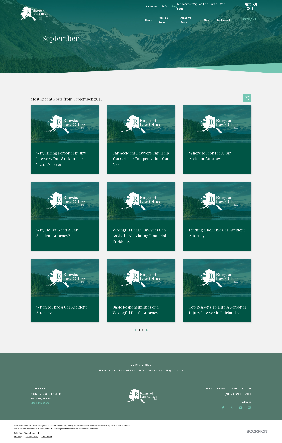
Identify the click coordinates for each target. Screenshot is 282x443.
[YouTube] (240, 407)
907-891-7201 (253, 6)
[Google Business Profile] (249, 407)
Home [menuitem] (148, 20)
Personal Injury (127, 370)
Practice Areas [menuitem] (163, 20)
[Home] (32, 13)
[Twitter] (232, 407)
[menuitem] (18, 437)
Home (102, 370)
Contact (178, 370)
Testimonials (155, 370)
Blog (174, 6)
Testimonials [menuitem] (224, 20)
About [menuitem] (207, 20)
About (112, 370)
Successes (151, 6)
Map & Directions (40, 403)
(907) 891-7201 (238, 393)
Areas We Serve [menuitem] (185, 20)
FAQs (165, 6)
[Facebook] (223, 407)
